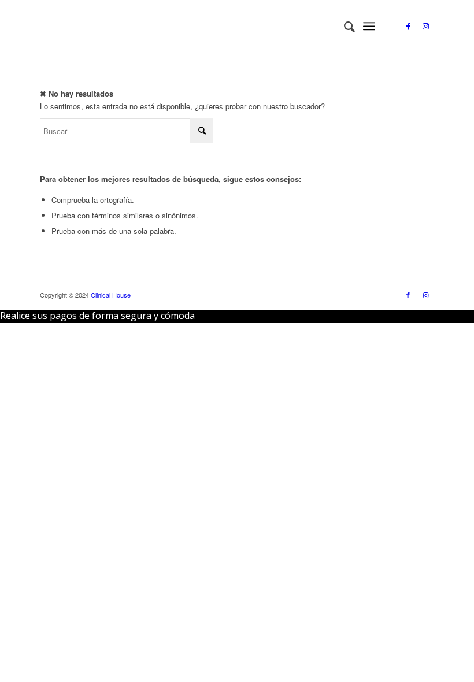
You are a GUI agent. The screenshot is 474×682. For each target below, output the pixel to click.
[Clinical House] (126, 26)
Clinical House (111, 294)
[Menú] (369, 26)
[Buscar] (343, 26)
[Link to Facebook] (408, 26)
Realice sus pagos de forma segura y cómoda (97, 315)
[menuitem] (343, 26)
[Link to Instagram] (425, 26)
